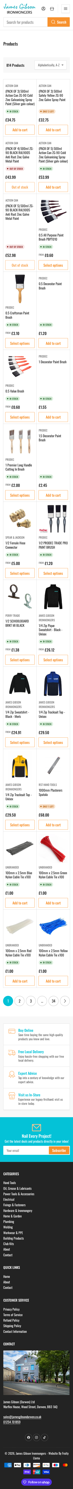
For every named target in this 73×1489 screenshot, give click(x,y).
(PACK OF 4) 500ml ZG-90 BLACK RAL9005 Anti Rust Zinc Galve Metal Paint (19, 155)
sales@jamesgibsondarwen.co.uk (22, 1416)
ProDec (43, 229)
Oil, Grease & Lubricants (17, 1188)
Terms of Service (13, 1314)
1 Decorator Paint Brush (53, 361)
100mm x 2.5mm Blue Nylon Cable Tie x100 (18, 875)
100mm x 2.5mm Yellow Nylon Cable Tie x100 (53, 952)
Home (6, 1276)
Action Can (11, 86)
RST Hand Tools (48, 785)
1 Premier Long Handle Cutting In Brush (18, 467)
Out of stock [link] (20, 187)
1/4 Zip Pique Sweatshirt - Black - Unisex (50, 629)
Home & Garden (12, 1215)
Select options (53, 265)
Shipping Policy (12, 1325)
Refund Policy (11, 1320)
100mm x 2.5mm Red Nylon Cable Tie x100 (18, 952)
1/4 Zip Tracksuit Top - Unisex (52, 714)
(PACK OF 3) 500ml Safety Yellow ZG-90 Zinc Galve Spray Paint (52, 95)
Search (61, 22)
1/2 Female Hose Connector (15, 545)
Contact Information (15, 1331)
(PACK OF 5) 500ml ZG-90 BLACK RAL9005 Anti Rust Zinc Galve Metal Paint (19, 212)
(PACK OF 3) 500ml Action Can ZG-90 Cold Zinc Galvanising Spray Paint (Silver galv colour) (19, 97)
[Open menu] (65, 8)
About (6, 1249)
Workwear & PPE (13, 1232)
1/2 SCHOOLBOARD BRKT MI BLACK (17, 623)
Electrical (8, 1199)
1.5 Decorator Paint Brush (50, 438)
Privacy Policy (11, 1309)
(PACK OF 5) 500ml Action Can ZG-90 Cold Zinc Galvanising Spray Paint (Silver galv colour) (53, 155)
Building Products (13, 1238)
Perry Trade (12, 615)
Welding (8, 1226)
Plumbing (8, 1221)
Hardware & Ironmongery (17, 1210)
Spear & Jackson (15, 537)
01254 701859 (11, 1421)
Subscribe (59, 1150)
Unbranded (12, 867)
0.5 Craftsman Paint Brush (17, 315)
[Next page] (64, 1000)
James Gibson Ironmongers (47, 617)
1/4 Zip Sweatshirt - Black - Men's (17, 714)
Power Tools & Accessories (18, 1193)
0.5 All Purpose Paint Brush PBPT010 (51, 237)
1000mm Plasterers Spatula (50, 792)
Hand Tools (9, 1182)
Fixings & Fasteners (14, 1204)
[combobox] (36, 22)
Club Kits (8, 1243)
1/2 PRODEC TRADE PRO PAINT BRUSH (53, 545)
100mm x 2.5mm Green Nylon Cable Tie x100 (53, 875)
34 (53, 1001)
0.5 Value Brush (14, 391)
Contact (7, 1254)
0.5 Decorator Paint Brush (50, 285)
